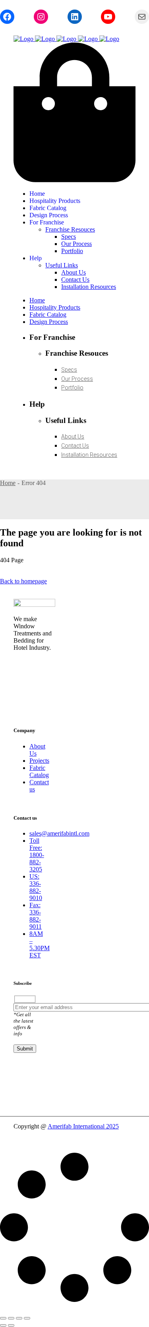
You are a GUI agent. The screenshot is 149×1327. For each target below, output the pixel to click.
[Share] (19, 1318)
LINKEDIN (31, 699)
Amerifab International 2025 (83, 1126)
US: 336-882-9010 (35, 887)
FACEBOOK (32, 675)
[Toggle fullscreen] (11, 1318)
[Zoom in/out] (3, 1318)
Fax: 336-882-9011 (35, 916)
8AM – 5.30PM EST (39, 944)
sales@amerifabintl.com (59, 833)
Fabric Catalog (39, 771)
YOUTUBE (30, 687)
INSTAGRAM (35, 663)
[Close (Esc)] (27, 1318)
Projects (39, 760)
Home (7, 482)
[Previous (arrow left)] (3, 1325)
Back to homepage (23, 581)
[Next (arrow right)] (11, 1325)
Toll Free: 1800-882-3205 (36, 855)
